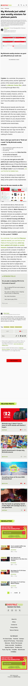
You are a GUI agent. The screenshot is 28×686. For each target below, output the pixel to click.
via (14, 85)
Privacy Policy (17, 536)
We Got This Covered (16, 643)
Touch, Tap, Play (6, 649)
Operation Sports (9, 647)
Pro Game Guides (7, 638)
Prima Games (19, 641)
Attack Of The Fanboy (9, 641)
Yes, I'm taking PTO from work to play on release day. (14, 288)
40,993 (16, 592)
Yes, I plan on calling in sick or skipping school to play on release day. (14, 292)
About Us (14, 619)
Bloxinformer (21, 649)
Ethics (14, 622)
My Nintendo (6, 327)
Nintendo (7, 8)
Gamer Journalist (9, 645)
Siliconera (7, 643)
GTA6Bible (13, 651)
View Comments (14, 360)
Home (2, 8)
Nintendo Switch (18, 327)
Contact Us (14, 624)
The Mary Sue (18, 647)
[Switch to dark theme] (23, 5)
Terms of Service (11, 536)
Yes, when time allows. (10, 296)
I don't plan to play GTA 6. (10, 299)
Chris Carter (6, 28)
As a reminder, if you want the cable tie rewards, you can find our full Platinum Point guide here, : (13, 242)
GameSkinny (18, 645)
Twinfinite (15, 638)
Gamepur (21, 638)
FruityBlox (14, 649)
